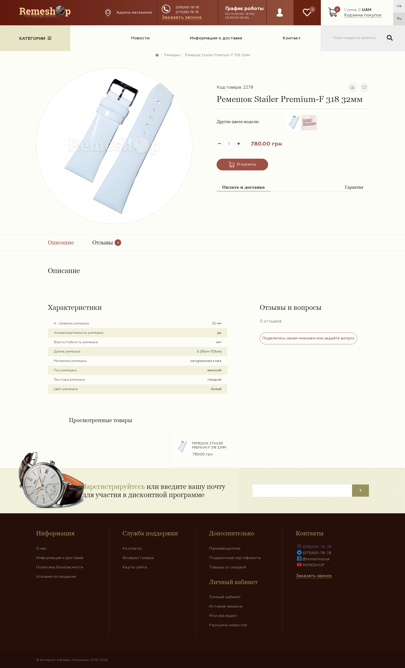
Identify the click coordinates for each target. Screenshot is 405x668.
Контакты (132, 549)
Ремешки (172, 55)
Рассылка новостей (228, 625)
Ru (399, 19)
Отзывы (105, 242)
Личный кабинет (225, 597)
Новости (140, 38)
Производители (224, 549)
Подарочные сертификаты (235, 558)
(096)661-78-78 (187, 7)
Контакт (291, 38)
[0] (307, 12)
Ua (399, 6)
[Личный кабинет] (280, 17)
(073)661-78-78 (187, 12)
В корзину (246, 164)
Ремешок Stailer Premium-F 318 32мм (217, 55)
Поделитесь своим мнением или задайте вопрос (308, 338)
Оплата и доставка (243, 187)
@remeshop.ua (316, 559)
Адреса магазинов (134, 13)
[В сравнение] (352, 87)
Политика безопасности (59, 567)
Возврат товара (138, 558)
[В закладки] (364, 87)
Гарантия (354, 187)
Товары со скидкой (227, 567)
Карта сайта (135, 567)
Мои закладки (222, 616)
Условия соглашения (56, 577)
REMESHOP (314, 565)
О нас (41, 549)
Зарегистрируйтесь (113, 486)
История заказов (225, 606)
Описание (61, 242)
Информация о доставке (216, 38)
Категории (32, 39)
